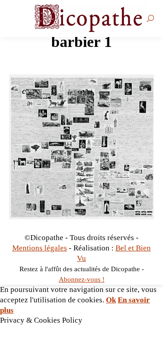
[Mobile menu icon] (16, 18)
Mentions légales (39, 248)
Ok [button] (111, 300)
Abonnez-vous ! (82, 279)
